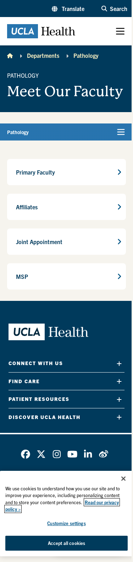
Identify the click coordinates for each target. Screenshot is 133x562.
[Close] (123, 478)
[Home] (10, 55)
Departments (43, 55)
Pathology (86, 55)
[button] (68, 8)
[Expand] (119, 363)
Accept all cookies (66, 543)
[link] (25, 454)
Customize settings (66, 523)
